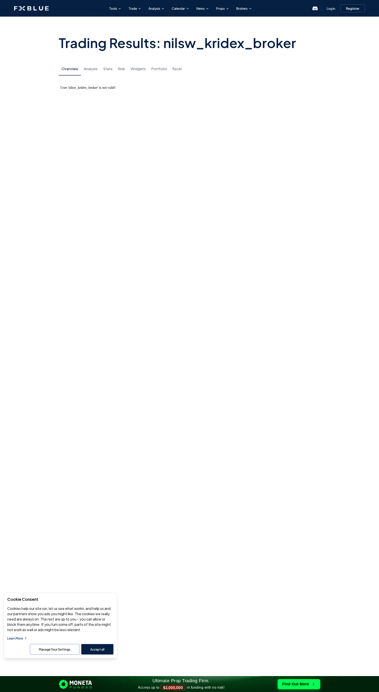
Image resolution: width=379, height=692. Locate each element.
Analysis (154, 8)
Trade (133, 8)
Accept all (97, 649)
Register (352, 8)
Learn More (15, 638)
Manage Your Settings (54, 649)
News (200, 8)
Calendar (178, 8)
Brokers (242, 8)
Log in (331, 8)
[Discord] (315, 8)
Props (220, 8)
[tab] (70, 68)
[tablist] (190, 68)
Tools (113, 8)
